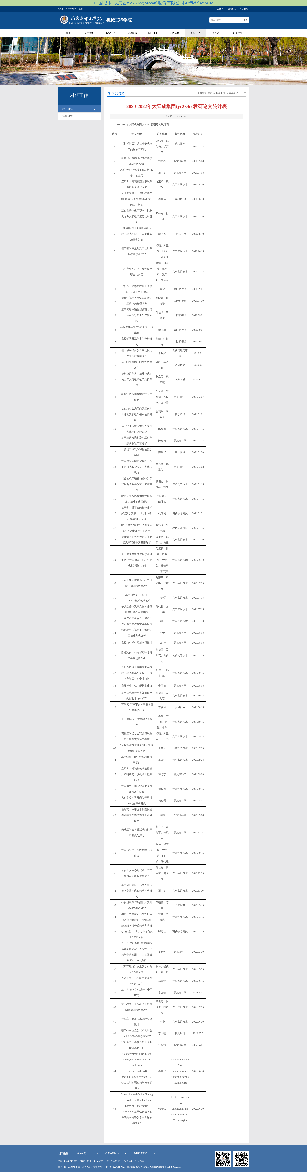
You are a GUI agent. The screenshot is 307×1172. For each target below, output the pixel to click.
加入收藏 (244, 9)
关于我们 (89, 33)
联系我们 (238, 33)
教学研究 (67, 109)
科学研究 (67, 116)
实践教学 (217, 33)
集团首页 (220, 9)
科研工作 (196, 33)
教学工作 (111, 33)
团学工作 (153, 33)
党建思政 (132, 33)
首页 (68, 33)
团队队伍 (174, 33)
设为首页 (232, 9)
